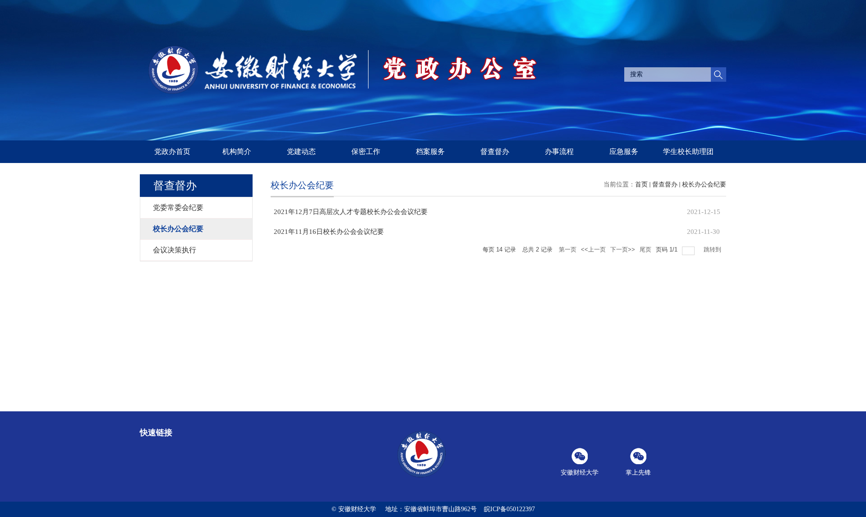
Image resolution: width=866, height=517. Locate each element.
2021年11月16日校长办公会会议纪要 (329, 231)
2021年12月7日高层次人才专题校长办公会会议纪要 (351, 211)
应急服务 (623, 151)
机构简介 (236, 151)
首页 (641, 184)
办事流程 (559, 151)
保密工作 (365, 151)
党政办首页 (172, 151)
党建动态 (301, 151)
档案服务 (430, 151)
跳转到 (713, 249)
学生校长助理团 (688, 151)
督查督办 (494, 151)
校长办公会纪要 (704, 184)
